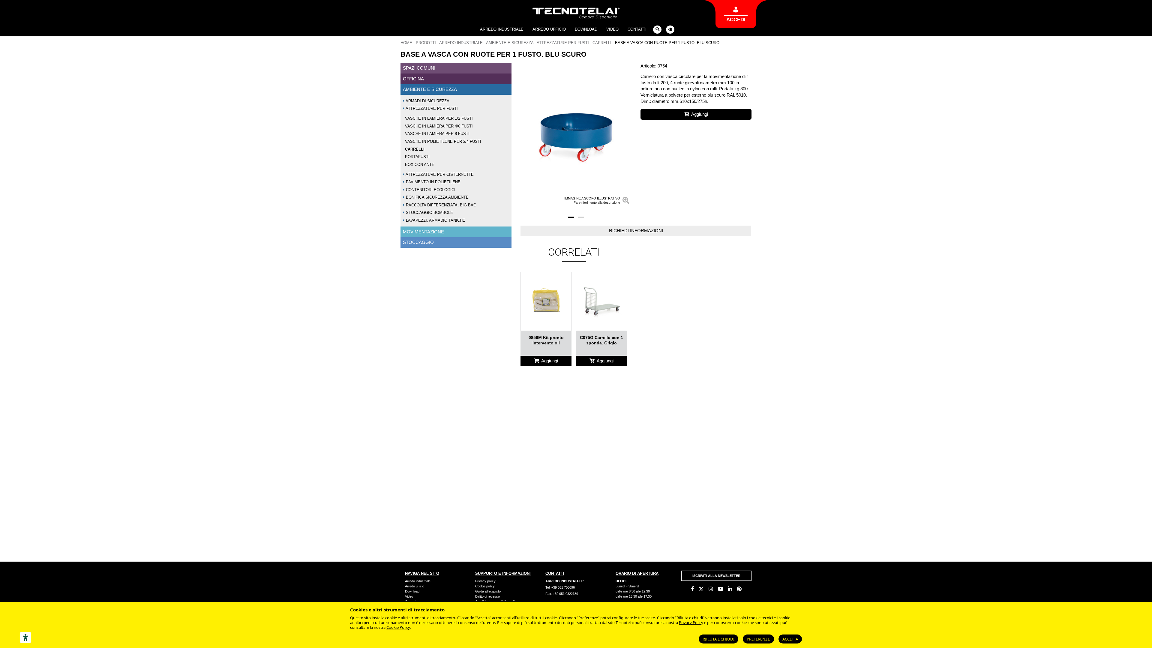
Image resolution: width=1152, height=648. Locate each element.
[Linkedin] (730, 589)
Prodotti (426, 42)
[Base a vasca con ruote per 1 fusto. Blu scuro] (576, 135)
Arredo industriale (502, 29)
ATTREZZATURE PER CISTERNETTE (439, 174)
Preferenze (758, 639)
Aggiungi (699, 114)
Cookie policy (485, 586)
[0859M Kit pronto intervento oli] (546, 301)
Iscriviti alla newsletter (716, 576)
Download (586, 29)
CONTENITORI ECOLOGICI (430, 190)
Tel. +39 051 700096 (560, 587)
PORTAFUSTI (417, 156)
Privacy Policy (691, 622)
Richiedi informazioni (636, 230)
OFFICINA (413, 78)
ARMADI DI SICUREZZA (427, 101)
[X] (701, 589)
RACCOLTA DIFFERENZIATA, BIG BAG (440, 205)
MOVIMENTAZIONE (423, 231)
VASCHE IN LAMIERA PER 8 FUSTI (437, 133)
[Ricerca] (657, 30)
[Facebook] (692, 589)
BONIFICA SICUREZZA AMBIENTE (437, 197)
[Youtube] (720, 589)
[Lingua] (670, 30)
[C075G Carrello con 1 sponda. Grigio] (601, 301)
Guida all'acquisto (488, 591)
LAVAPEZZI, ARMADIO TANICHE (435, 220)
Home (406, 42)
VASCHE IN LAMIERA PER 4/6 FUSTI (439, 126)
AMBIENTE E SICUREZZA (509, 42)
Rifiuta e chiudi (718, 639)
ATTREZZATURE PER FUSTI (563, 42)
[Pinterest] (739, 589)
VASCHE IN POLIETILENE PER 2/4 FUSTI (443, 141)
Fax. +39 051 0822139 (561, 594)
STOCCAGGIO (418, 242)
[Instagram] (711, 589)
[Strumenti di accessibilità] (25, 637)
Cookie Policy (398, 627)
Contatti (637, 29)
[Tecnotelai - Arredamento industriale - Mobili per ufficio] (576, 13)
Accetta (790, 639)
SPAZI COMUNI (419, 67)
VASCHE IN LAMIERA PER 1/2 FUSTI (439, 118)
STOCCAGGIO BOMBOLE (429, 212)
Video (612, 29)
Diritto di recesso (487, 596)
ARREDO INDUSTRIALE (461, 42)
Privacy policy (485, 581)
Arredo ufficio (549, 29)
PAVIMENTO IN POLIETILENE (432, 182)
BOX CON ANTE (419, 164)
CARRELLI (601, 42)
